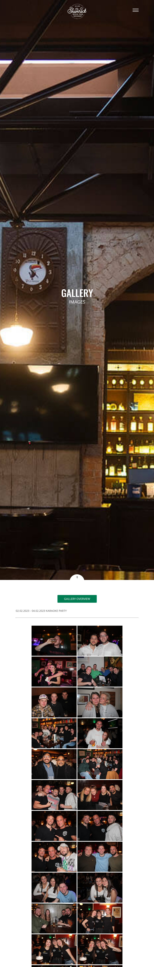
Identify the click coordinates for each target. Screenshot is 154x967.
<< (77, 577)
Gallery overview (77, 599)
